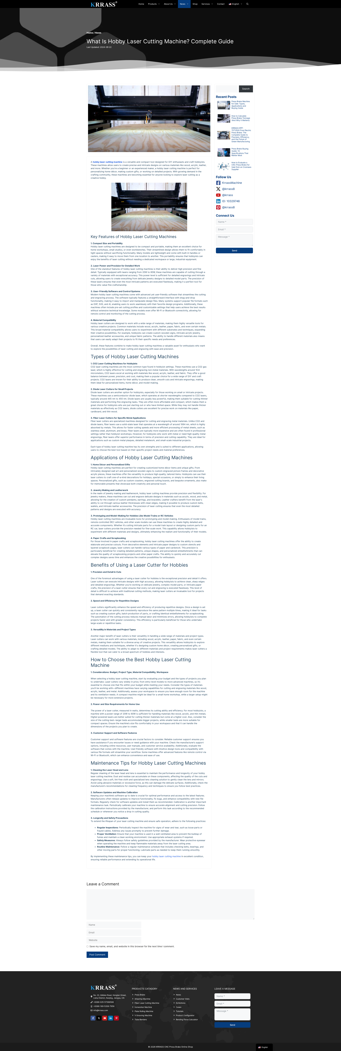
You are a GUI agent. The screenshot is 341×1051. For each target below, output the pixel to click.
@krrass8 (228, 189)
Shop (195, 4)
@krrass (227, 195)
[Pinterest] (116, 1018)
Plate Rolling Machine (144, 1011)
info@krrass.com (100, 1010)
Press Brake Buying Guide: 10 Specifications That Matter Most (240, 152)
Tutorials (179, 1011)
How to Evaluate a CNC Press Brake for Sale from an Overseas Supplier (241, 165)
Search (246, 88)
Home (141, 4)
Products (152, 4)
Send (234, 250)
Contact (220, 4)
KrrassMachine (232, 182)
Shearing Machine (142, 999)
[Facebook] (93, 1018)
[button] (247, 4)
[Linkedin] (110, 1018)
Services (206, 4)
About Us (168, 4)
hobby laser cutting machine (107, 162)
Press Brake (140, 995)
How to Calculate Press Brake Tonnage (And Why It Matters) (241, 118)
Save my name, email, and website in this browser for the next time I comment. (132, 946)
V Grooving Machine (143, 1015)
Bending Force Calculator (187, 1019)
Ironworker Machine (143, 1007)
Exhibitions (180, 1003)
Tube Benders (141, 1019)
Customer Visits (182, 999)
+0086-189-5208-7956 (103, 1006)
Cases (178, 1007)
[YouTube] (104, 1018)
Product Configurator (185, 1015)
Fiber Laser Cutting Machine (147, 1003)
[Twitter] (98, 1018)
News (182, 4)
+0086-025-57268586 (103, 1002)
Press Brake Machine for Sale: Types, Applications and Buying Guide (241, 104)
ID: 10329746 (231, 201)
